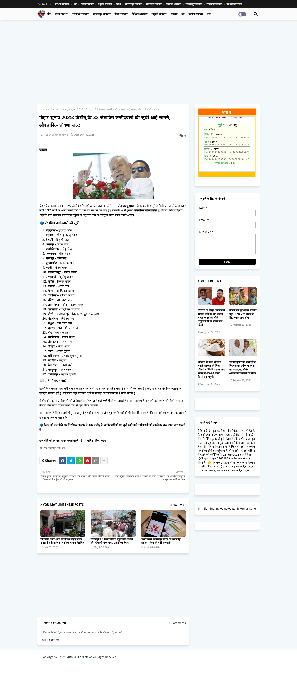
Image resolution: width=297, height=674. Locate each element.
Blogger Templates (70, 667)
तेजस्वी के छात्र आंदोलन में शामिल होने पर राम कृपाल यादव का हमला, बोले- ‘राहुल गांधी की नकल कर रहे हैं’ (211, 317)
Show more (177, 504)
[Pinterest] (87, 460)
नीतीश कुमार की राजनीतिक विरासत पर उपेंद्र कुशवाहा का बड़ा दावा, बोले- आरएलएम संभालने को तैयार (242, 367)
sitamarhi (56, 109)
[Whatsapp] (79, 460)
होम (49, 14)
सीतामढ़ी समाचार (80, 14)
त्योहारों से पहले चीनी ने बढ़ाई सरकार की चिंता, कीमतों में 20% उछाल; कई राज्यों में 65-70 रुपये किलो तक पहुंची (211, 369)
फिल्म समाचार (87, 4)
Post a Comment (51, 640)
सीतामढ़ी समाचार (154, 4)
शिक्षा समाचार (121, 14)
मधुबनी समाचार (105, 4)
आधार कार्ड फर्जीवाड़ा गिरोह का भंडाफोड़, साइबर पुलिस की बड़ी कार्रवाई (161, 540)
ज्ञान (209, 14)
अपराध (174, 14)
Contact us (44, 4)
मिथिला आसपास (174, 4)
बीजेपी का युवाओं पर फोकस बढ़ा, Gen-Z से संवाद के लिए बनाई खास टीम (242, 313)
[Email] (95, 460)
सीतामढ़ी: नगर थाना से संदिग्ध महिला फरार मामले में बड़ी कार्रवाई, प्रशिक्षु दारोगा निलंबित (62, 540)
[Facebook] (62, 460)
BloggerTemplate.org (120, 667)
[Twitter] (71, 460)
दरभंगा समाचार (62, 4)
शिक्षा (118, 4)
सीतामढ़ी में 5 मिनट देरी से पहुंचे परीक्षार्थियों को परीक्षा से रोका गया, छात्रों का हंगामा (112, 540)
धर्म (75, 4)
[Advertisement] (148, 52)
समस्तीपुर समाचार (133, 4)
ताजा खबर (60, 14)
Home (43, 109)
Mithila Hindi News (79, 657)
